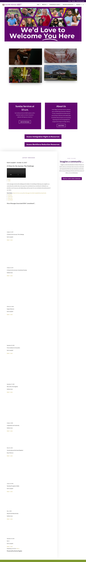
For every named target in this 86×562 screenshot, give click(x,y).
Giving (69, 1)
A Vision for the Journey (18, 193)
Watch (9, 179)
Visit (38, 4)
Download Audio (42, 193)
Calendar (73, 1)
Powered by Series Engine (14, 551)
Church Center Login (80, 1)
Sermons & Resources (68, 4)
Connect (78, 4)
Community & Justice (54, 4)
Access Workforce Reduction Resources (43, 144)
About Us (44, 4)
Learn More (61, 125)
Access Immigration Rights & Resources (43, 136)
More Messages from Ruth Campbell (30, 193)
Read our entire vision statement (72, 178)
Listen (9, 180)
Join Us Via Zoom (24, 122)
